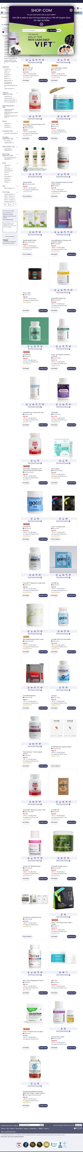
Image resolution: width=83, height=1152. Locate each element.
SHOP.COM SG (4, 17)
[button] (33, 1128)
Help (7, 1128)
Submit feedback (10, 236)
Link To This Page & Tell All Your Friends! (63, 1125)
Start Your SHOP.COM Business (8, 1131)
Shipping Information (19, 1136)
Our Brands (8, 32)
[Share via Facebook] (77, 1128)
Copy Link (78, 1125)
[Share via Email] (75, 1129)
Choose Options (27, 197)
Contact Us (12, 1128)
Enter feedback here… (8, 219)
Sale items (7, 28)
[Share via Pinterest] (81, 1128)
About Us (3, 1128)
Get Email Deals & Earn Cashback (9, 1125)
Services (26, 1128)
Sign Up (41, 1125)
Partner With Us (19, 1128)
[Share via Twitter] (79, 1128)
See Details (25, 81)
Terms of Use (11, 1136)
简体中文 (41, 1128)
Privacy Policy (4, 1136)
